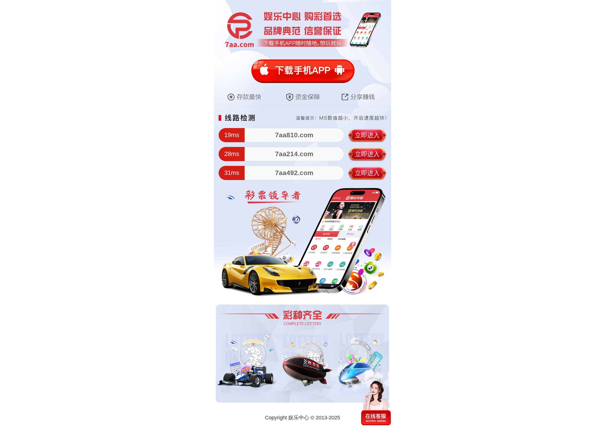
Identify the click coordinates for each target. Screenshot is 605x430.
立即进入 (367, 135)
